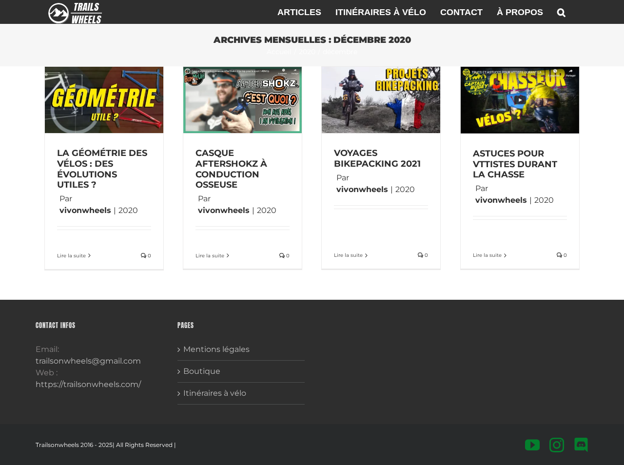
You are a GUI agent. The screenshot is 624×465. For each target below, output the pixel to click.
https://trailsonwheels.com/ (88, 384)
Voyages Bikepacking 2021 (377, 158)
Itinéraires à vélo (214, 393)
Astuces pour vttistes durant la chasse (515, 164)
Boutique (201, 371)
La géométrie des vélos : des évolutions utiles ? (102, 169)
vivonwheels (85, 210)
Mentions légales (216, 349)
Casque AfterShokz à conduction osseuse (231, 169)
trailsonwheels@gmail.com (88, 361)
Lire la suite (71, 255)
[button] (561, 12)
